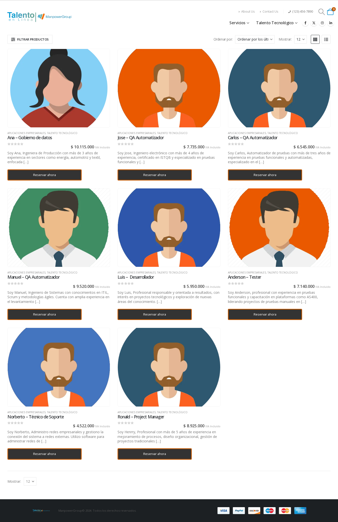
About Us (248, 11)
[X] (313, 22)
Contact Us (270, 11)
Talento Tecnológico (275, 22)
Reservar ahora (44, 175)
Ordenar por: (223, 39)
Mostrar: (285, 39)
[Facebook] (305, 22)
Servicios (237, 22)
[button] (322, 11)
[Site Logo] (41, 16)
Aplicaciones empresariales (26, 133)
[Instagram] (322, 22)
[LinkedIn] (330, 22)
